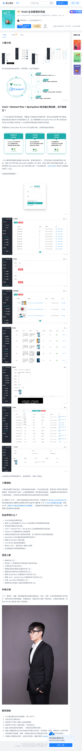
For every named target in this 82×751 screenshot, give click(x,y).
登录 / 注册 (60, 745)
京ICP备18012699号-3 (28, 744)
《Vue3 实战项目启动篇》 (53, 503)
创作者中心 (61, 3)
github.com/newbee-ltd (57, 500)
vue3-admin (51, 166)
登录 (75, 3)
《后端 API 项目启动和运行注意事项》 (20, 506)
